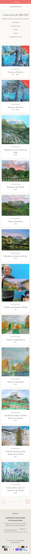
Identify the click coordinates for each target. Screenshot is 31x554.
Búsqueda (15, 513)
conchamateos (15, 6)
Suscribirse (22, 529)
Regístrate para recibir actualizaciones (15, 519)
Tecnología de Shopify (15, 542)
